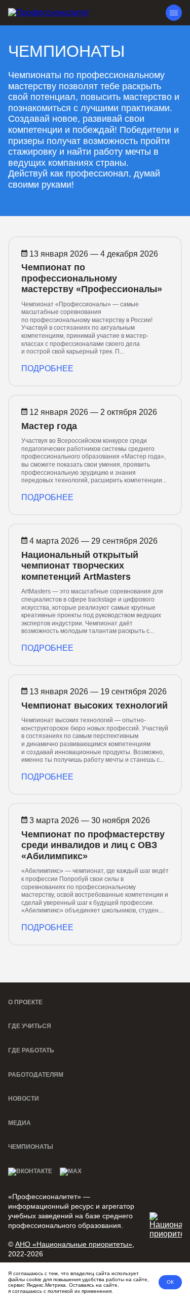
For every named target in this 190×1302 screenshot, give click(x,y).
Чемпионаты (30, 1146)
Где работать (31, 1050)
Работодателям (35, 1074)
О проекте (25, 1002)
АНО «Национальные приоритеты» (73, 1244)
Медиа (19, 1123)
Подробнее (47, 369)
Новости (23, 1098)
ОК (170, 1282)
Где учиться (29, 1026)
